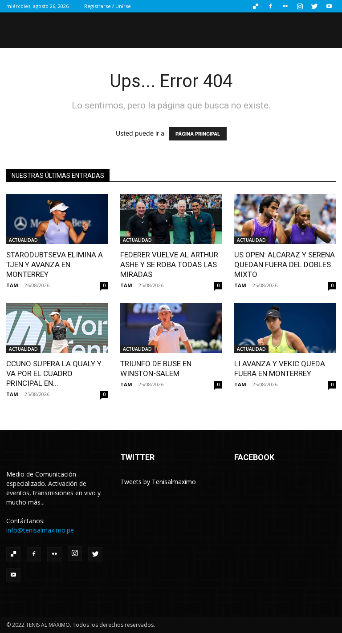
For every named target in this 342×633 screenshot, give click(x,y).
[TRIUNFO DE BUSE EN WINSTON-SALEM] (171, 328)
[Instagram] (299, 6)
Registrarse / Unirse (107, 6)
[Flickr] (285, 6)
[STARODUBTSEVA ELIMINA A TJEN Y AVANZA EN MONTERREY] (57, 219)
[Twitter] (314, 6)
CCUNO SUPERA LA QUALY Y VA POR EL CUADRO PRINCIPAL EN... (54, 373)
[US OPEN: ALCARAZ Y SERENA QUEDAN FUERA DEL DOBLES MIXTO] (285, 219)
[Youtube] (329, 6)
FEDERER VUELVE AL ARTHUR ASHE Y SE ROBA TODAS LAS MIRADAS (169, 264)
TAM (12, 285)
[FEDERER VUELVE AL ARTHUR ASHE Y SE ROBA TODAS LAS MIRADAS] (171, 219)
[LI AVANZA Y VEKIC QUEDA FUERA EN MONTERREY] (285, 328)
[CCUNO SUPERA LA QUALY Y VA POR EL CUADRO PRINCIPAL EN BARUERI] (57, 328)
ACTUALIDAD (23, 240)
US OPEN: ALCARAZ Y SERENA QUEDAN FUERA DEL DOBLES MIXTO (284, 264)
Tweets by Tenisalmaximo (158, 481)
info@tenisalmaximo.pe (40, 530)
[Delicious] (255, 6)
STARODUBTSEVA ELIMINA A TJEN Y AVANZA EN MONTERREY (54, 264)
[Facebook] (270, 6)
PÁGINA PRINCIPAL (197, 134)
